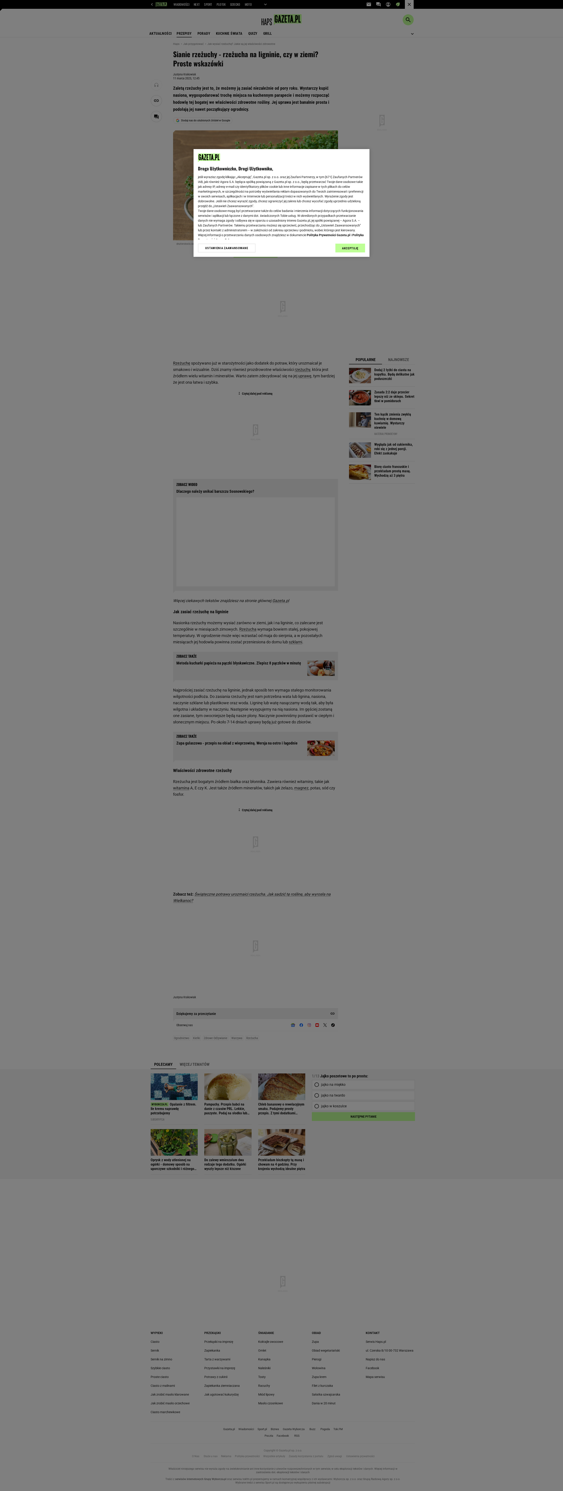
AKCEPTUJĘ (350, 248)
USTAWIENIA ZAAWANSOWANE (226, 248)
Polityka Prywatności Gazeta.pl (328, 235)
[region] (281, 203)
